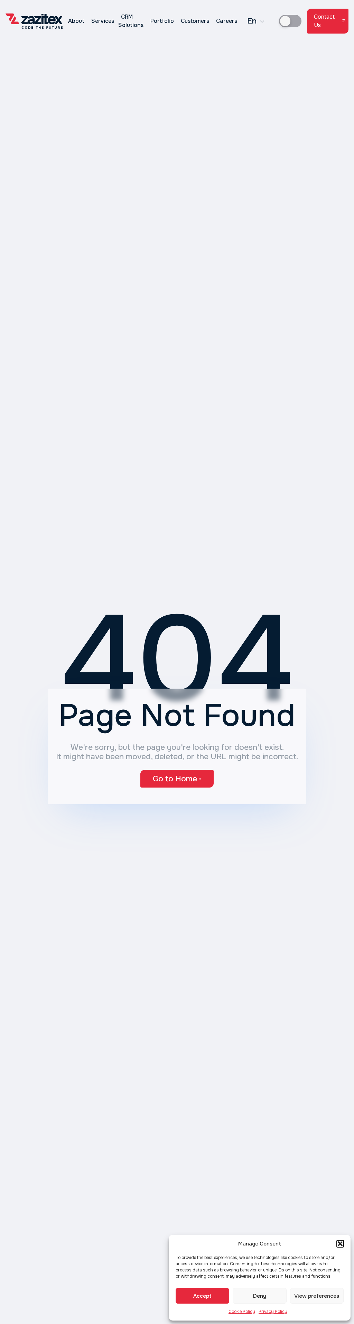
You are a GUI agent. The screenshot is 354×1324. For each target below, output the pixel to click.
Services (102, 21)
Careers (226, 21)
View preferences (316, 1296)
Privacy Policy (273, 1311)
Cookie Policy (242, 1311)
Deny (259, 1296)
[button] (340, 1243)
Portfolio (162, 21)
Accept (202, 1296)
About (76, 21)
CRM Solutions (130, 21)
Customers (195, 21)
